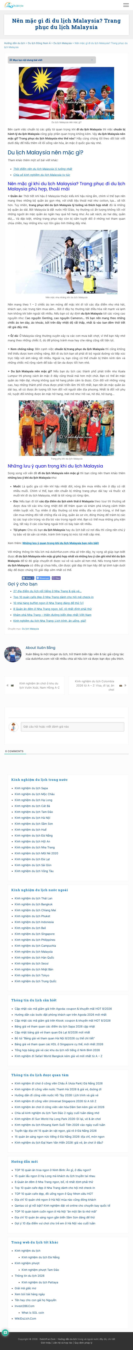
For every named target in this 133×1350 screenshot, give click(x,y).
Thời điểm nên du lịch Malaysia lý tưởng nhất (42, 169)
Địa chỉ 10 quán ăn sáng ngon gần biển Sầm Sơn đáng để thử (55, 1217)
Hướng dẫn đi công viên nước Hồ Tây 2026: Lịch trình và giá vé (56, 1095)
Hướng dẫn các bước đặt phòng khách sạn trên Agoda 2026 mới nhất (61, 1014)
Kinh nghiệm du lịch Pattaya (40, 1282)
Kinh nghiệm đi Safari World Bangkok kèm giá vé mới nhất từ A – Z (58, 1056)
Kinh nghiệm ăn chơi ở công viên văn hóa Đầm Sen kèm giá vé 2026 (59, 1107)
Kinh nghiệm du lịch (27, 1250)
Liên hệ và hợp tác (62, 1342)
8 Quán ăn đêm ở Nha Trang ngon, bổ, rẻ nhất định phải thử (54, 1182)
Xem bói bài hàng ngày (30, 1294)
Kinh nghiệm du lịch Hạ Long (33, 800)
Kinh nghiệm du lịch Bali (30, 928)
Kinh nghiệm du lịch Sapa (31, 788)
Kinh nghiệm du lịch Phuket (32, 916)
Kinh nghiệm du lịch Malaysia (34, 951)
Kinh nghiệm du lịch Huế (30, 829)
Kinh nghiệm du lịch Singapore (35, 934)
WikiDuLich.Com (25, 1318)
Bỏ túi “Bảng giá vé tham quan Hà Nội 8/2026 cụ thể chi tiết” (55, 1038)
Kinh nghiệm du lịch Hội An (32, 841)
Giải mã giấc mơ (25, 1288)
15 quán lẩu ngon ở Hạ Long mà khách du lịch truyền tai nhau (55, 1176)
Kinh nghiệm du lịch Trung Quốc (35, 981)
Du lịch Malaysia (30, 628)
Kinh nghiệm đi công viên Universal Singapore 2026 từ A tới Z (55, 1101)
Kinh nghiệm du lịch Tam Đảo (34, 812)
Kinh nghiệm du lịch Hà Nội (32, 817)
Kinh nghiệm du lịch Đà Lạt (32, 859)
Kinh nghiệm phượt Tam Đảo (40, 1269)
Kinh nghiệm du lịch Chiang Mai (35, 910)
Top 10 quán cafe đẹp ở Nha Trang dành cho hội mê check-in (55, 1188)
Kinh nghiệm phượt (27, 1263)
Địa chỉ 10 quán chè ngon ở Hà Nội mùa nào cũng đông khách (55, 1199)
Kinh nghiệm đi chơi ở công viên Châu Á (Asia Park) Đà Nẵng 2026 (59, 1083)
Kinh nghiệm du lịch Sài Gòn (33, 865)
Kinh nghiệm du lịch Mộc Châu (35, 794)
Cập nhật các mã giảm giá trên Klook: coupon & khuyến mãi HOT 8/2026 (63, 1020)
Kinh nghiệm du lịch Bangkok (34, 904)
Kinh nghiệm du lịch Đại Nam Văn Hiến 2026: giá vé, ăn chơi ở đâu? (59, 1142)
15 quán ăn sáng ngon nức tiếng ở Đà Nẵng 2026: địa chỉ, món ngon (59, 1136)
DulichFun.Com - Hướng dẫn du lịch (58, 1339)
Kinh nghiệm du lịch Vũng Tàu (34, 871)
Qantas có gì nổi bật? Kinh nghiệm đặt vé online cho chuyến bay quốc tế (62, 1205)
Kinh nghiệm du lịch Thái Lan (33, 898)
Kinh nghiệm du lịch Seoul (31, 963)
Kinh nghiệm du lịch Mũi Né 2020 (36, 853)
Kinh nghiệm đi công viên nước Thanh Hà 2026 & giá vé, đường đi (58, 1089)
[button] (126, 5)
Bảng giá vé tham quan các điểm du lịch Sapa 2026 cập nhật (55, 1026)
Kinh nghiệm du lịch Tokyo (32, 975)
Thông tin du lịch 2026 (30, 1275)
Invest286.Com (24, 1306)
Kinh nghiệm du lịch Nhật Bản (34, 969)
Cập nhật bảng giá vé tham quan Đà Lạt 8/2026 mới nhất (52, 1032)
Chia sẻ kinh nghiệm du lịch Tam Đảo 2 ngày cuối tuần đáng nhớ (57, 1113)
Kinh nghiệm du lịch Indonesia (34, 922)
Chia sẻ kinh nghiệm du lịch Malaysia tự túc (41, 174)
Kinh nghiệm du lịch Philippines (35, 939)
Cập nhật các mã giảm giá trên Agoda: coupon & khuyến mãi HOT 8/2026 (63, 1008)
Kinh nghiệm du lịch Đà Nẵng (34, 835)
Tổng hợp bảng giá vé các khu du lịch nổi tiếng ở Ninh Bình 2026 (57, 1050)
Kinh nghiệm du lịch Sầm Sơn (34, 823)
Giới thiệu (46, 1342)
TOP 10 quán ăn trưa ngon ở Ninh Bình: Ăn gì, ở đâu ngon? (53, 1170)
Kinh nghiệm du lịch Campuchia (35, 945)
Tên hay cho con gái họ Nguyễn (35, 1300)
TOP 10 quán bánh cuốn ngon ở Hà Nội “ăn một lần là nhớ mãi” (56, 1211)
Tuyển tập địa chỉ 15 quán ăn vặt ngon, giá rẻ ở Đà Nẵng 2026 (56, 1130)
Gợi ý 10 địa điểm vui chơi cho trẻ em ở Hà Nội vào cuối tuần (55, 1223)
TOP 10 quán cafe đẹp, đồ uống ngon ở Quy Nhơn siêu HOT (54, 1193)
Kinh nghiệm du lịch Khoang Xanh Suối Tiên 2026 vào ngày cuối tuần (60, 1125)
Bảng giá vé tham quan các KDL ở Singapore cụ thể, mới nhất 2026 (59, 1044)
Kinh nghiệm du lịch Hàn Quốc (34, 957)
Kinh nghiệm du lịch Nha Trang (35, 847)
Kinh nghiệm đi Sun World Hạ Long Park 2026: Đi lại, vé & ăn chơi (58, 1119)
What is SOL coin (33, 1312)
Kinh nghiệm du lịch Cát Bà (32, 806)
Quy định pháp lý (83, 1342)
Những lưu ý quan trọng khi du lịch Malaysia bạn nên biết (61, 543)
